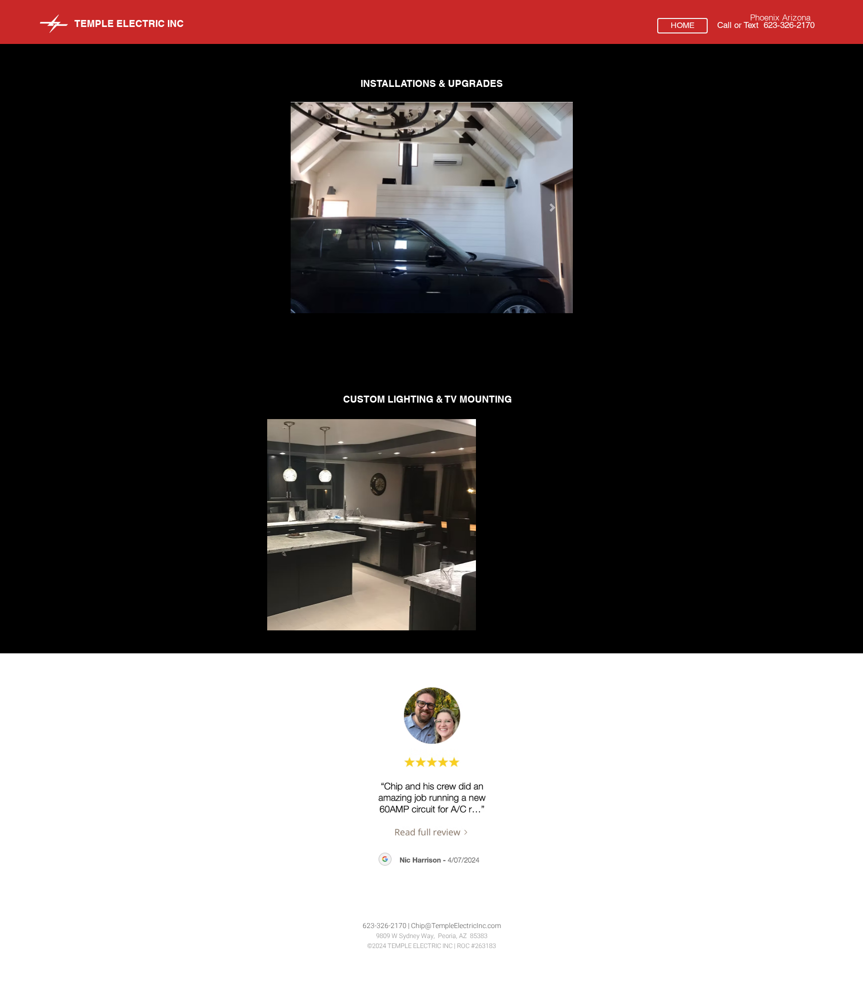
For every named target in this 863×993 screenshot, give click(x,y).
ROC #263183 (476, 946)
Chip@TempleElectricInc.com (456, 926)
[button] (433, 524)
